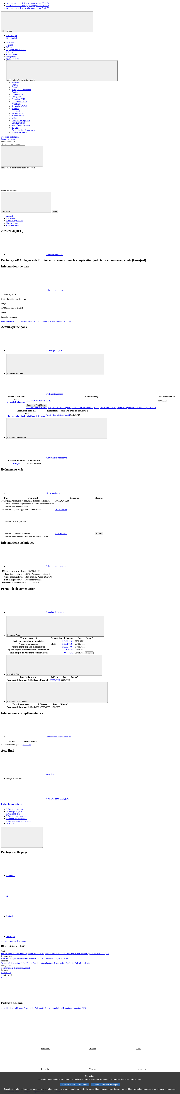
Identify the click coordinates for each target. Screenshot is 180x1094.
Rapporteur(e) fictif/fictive (36, 405)
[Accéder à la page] (74, 530)
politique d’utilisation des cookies (138, 1089)
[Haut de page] (22, 837)
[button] (41, 998)
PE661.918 (67, 644)
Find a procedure (8, 141)
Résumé (99, 534)
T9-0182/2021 (61, 533)
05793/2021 (55, 680)
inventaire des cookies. (167, 1089)
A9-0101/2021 (61, 509)
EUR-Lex (27, 744)
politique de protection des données (106, 1089)
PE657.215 (67, 641)
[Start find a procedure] (22, 156)
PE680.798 (67, 647)
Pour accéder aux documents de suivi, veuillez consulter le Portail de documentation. (36, 321)
